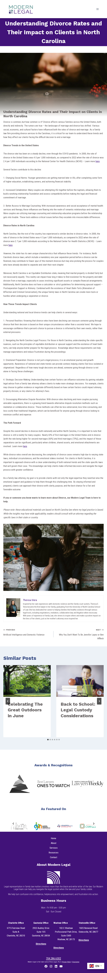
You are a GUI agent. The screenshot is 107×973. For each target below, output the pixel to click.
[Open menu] (97, 9)
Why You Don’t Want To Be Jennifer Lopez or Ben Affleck (81, 634)
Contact (53, 857)
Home (53, 838)
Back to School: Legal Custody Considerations (78, 709)
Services (54, 847)
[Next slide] (93, 823)
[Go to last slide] (8, 701)
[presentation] (27, 681)
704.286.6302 (53, 958)
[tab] (48, 739)
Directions (41, 943)
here (98, 161)
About (53, 843)
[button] (19, 783)
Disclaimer (75, 962)
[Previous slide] (13, 823)
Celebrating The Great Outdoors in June (25, 709)
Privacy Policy (66, 962)
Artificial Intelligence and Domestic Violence (23, 632)
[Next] (99, 701)
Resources (53, 852)
